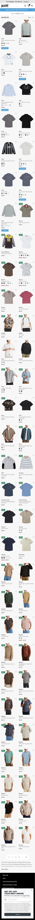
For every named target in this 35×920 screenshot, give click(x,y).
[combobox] (7, 899)
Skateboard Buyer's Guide (10, 885)
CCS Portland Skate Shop (10, 881)
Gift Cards (5, 875)
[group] (17, 1)
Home (12, 13)
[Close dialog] (31, 890)
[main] (17, 442)
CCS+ (4, 878)
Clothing (17, 13)
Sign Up (17, 914)
